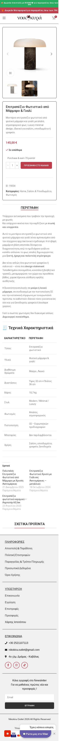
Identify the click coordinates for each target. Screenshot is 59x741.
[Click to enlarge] (10, 73)
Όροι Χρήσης (12, 574)
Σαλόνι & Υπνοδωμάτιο (39, 191)
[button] (7, 54)
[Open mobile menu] (4, 18)
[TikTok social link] (24, 665)
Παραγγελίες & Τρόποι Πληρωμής (24, 561)
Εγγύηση (10, 602)
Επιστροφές (12, 608)
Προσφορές (12, 615)
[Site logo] (29, 17)
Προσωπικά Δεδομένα (18, 568)
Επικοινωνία (12, 595)
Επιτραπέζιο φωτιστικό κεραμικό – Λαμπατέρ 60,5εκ (14, 499)
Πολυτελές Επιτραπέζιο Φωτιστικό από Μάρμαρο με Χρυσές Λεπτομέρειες (13, 477)
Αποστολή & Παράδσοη (18, 548)
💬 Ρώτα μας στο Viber (35, 734)
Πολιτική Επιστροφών (17, 555)
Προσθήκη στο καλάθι (36, 165)
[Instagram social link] (16, 665)
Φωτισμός (11, 195)
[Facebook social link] (8, 665)
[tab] (29, 207)
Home (23, 191)
